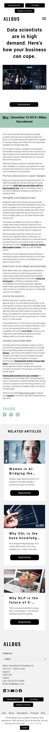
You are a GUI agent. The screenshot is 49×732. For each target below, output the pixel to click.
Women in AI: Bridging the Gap (21, 471)
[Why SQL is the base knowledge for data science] (24, 516)
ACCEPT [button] (25, 728)
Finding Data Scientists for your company (20, 376)
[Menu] (44, 18)
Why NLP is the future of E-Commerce (23, 600)
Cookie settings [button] (35, 723)
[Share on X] (11, 415)
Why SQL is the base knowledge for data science (24, 536)
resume (10, 396)
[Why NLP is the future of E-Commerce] (24, 581)
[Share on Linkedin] (18, 415)
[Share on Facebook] (5, 415)
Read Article (24, 493)
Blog (5, 117)
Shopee (6, 353)
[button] (24, 104)
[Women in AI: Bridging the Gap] (24, 452)
